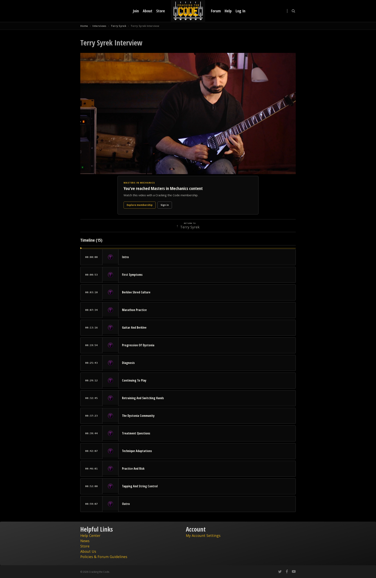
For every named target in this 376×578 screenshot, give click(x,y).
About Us (88, 551)
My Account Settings (203, 535)
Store (84, 546)
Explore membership (140, 205)
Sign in (165, 205)
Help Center (90, 535)
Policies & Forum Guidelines (103, 556)
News (84, 540)
